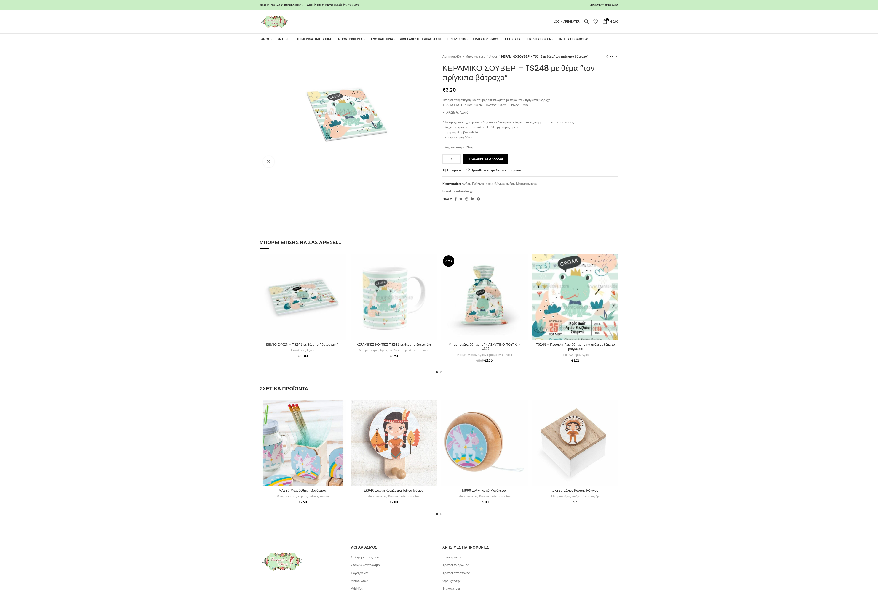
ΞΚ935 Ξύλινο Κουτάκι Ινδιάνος (575, 490)
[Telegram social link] (478, 199)
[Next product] (616, 56)
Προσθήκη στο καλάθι (485, 159)
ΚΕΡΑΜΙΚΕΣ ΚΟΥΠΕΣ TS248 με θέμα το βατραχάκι (393, 344)
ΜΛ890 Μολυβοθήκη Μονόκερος (303, 490)
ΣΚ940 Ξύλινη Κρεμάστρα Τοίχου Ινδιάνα (393, 490)
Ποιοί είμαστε (451, 557)
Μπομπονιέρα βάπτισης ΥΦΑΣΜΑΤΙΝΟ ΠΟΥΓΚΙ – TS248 (484, 346)
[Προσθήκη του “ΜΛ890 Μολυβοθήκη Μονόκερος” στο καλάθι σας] (342, 417)
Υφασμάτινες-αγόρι (499, 355)
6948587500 (611, 4)
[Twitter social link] (461, 199)
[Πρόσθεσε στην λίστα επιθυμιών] (342, 261)
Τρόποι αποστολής (456, 573)
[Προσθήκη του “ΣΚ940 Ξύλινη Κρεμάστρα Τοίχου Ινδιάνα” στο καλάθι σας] (433, 417)
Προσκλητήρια (571, 355)
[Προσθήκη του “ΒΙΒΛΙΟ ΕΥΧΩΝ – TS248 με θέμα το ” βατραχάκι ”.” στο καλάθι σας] (342, 271)
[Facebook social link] (455, 199)
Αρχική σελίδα (452, 56)
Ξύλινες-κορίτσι (318, 496)
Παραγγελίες (360, 573)
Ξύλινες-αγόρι (590, 496)
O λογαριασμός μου (365, 557)
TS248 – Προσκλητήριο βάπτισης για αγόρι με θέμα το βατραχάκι (575, 346)
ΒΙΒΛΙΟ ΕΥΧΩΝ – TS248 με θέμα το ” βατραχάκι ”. (302, 344)
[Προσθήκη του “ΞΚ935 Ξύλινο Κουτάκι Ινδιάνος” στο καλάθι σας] (615, 417)
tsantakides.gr (462, 191)
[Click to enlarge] (268, 161)
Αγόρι (493, 56)
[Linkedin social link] (472, 199)
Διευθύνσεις (359, 581)
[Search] (586, 21)
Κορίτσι (302, 496)
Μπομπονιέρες (476, 56)
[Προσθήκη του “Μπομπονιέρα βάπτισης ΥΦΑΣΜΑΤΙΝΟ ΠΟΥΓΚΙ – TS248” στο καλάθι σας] (524, 271)
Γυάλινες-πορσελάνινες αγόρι (493, 183)
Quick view (342, 282)
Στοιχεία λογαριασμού (366, 565)
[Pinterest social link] (467, 199)
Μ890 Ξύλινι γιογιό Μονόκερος (484, 490)
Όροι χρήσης (451, 581)
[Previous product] (607, 56)
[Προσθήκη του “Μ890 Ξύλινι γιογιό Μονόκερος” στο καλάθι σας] (524, 417)
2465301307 (597, 4)
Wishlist (357, 588)
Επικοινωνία (451, 588)
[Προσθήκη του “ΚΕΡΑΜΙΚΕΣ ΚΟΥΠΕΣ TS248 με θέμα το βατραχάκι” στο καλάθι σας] (433, 271)
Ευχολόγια (298, 350)
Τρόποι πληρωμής (455, 565)
